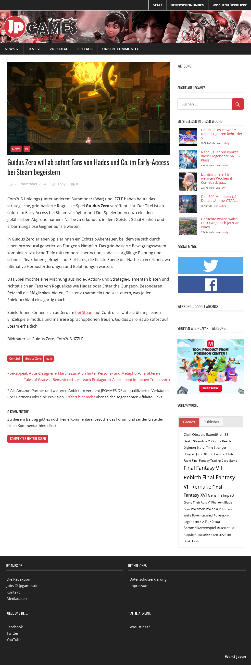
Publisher (211, 421)
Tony (61, 184)
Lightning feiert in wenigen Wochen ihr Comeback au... (218, 178)
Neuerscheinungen (187, 5)
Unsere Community (120, 48)
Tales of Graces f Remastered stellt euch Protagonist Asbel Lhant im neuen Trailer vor (95, 379)
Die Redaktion (18, 579)
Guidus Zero (33, 358)
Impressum (139, 585)
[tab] (189, 422)
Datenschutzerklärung (147, 579)
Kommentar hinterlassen (28, 438)
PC (27, 149)
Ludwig (225, 143)
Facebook (15, 626)
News (10, 48)
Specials (85, 48)
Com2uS (15, 358)
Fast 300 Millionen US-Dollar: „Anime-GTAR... (219, 199)
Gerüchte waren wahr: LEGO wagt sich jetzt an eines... (220, 223)
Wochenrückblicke (230, 5)
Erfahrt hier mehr (80, 396)
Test (32, 48)
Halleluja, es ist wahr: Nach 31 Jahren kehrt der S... (221, 134)
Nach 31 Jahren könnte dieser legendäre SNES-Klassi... (220, 156)
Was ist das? (139, 626)
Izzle (49, 358)
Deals (157, 5)
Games (189, 421)
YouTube (14, 639)
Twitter (12, 633)
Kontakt (13, 592)
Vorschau (59, 48)
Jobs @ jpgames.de (22, 585)
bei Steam (84, 312)
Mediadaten (17, 598)
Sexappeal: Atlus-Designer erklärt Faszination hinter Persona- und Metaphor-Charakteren (85, 373)
